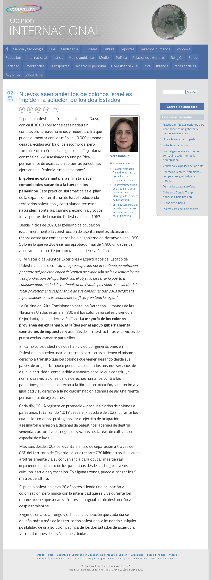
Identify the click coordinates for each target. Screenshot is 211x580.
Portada (39, 555)
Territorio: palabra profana (179, 186)
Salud (193, 57)
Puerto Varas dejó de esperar (181, 208)
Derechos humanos (155, 49)
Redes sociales (185, 66)
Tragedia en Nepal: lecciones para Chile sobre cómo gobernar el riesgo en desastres (183, 128)
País (50, 555)
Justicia (57, 57)
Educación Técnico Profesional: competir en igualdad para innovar (182, 176)
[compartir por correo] (56, 110)
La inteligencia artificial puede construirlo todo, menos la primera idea (181, 155)
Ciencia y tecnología (28, 49)
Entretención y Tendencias (87, 555)
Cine (52, 49)
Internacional (36, 57)
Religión (177, 57)
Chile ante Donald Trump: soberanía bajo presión (178, 194)
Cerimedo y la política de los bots (183, 166)
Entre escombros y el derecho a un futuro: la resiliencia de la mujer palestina (125, 210)
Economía (182, 49)
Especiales (137, 555)
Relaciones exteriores (148, 57)
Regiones (13, 74)
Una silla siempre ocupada (179, 139)
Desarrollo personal (90, 66)
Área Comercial (75, 558)
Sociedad (12, 66)
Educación (13, 57)
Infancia (162, 66)
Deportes (127, 49)
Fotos (150, 555)
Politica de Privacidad (162, 558)
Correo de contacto (182, 107)
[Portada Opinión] (6, 49)
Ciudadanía (69, 49)
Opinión (122, 555)
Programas (93, 558)
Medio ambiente (81, 57)
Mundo (111, 555)
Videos (173, 555)
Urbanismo (34, 74)
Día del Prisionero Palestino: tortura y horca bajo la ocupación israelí (124, 174)
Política (121, 57)
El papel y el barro (174, 202)
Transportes (59, 66)
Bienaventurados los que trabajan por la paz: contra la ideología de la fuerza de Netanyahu (125, 192)
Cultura (108, 49)
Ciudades (90, 49)
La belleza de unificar (176, 145)
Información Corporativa (50, 558)
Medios (104, 57)
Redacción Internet (136, 558)
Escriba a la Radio (112, 558)
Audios (161, 555)
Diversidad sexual (124, 66)
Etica (147, 66)
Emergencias (34, 66)
